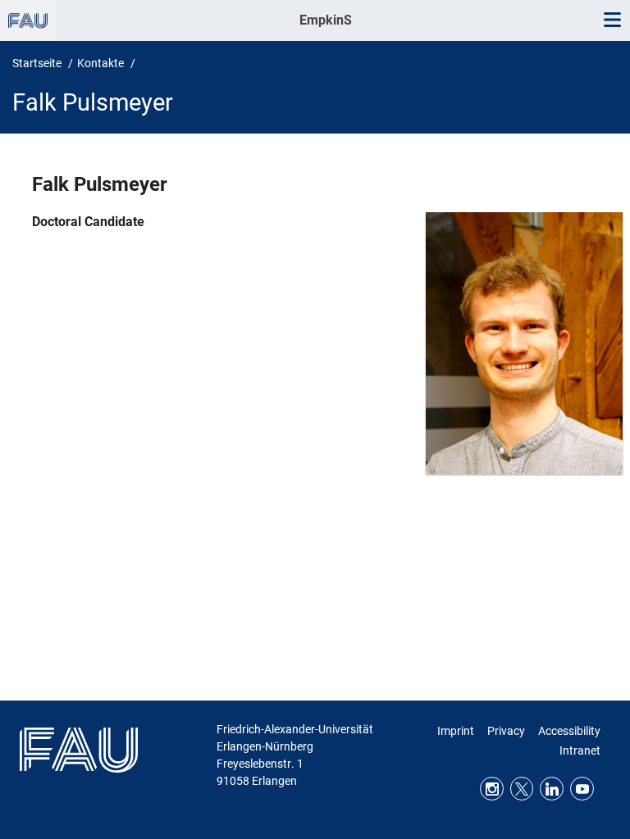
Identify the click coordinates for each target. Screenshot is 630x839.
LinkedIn (552, 788)
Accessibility (569, 730)
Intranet (579, 750)
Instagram (492, 788)
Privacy (506, 730)
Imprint (455, 730)
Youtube (582, 788)
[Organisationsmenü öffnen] (28, 20)
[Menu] (612, 20)
